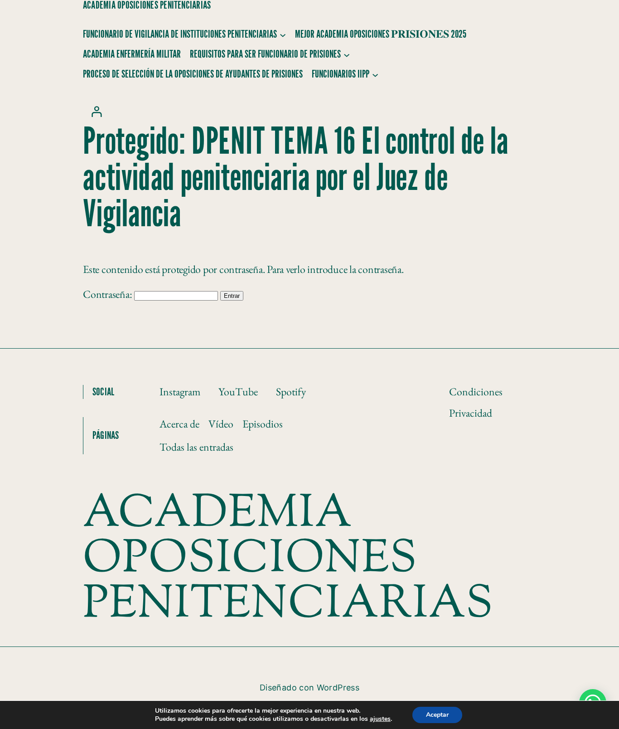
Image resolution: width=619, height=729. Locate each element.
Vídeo (220, 424)
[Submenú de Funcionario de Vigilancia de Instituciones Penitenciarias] (283, 34)
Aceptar (437, 714)
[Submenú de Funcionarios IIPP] (375, 74)
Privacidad (470, 413)
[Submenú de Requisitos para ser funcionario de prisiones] (346, 54)
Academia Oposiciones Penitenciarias (147, 5)
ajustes (380, 719)
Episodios (262, 424)
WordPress (338, 687)
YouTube (238, 391)
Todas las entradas (196, 447)
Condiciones (476, 391)
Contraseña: (108, 294)
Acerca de (179, 424)
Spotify (291, 391)
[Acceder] (96, 111)
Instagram (180, 391)
